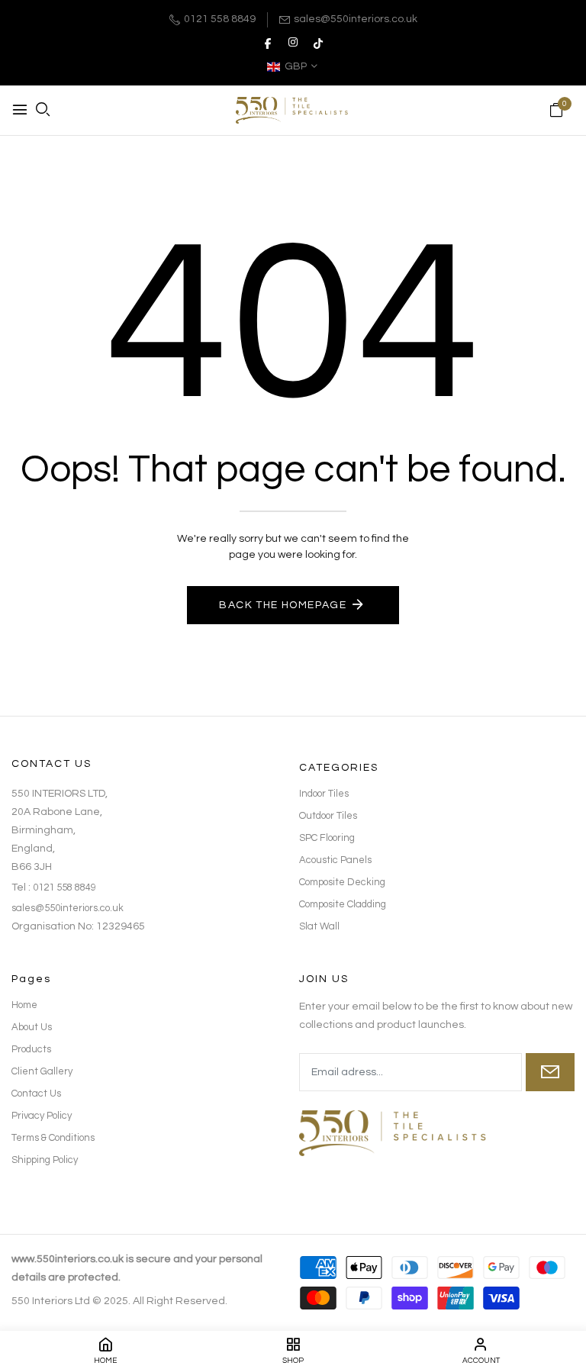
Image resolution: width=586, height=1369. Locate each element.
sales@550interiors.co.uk (355, 19)
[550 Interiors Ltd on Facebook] (267, 42)
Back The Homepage (282, 605)
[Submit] (550, 1072)
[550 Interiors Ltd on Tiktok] (318, 42)
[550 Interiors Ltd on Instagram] (293, 42)
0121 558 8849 (220, 19)
